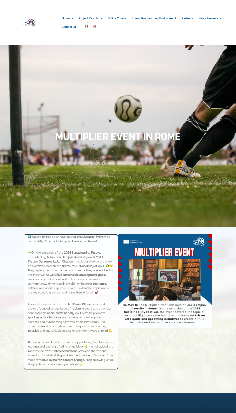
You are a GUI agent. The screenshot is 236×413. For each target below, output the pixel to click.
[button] (67, 18)
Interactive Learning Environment (154, 18)
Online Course (117, 18)
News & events (208, 18)
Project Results (89, 18)
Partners (187, 18)
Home (66, 18)
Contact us (69, 27)
